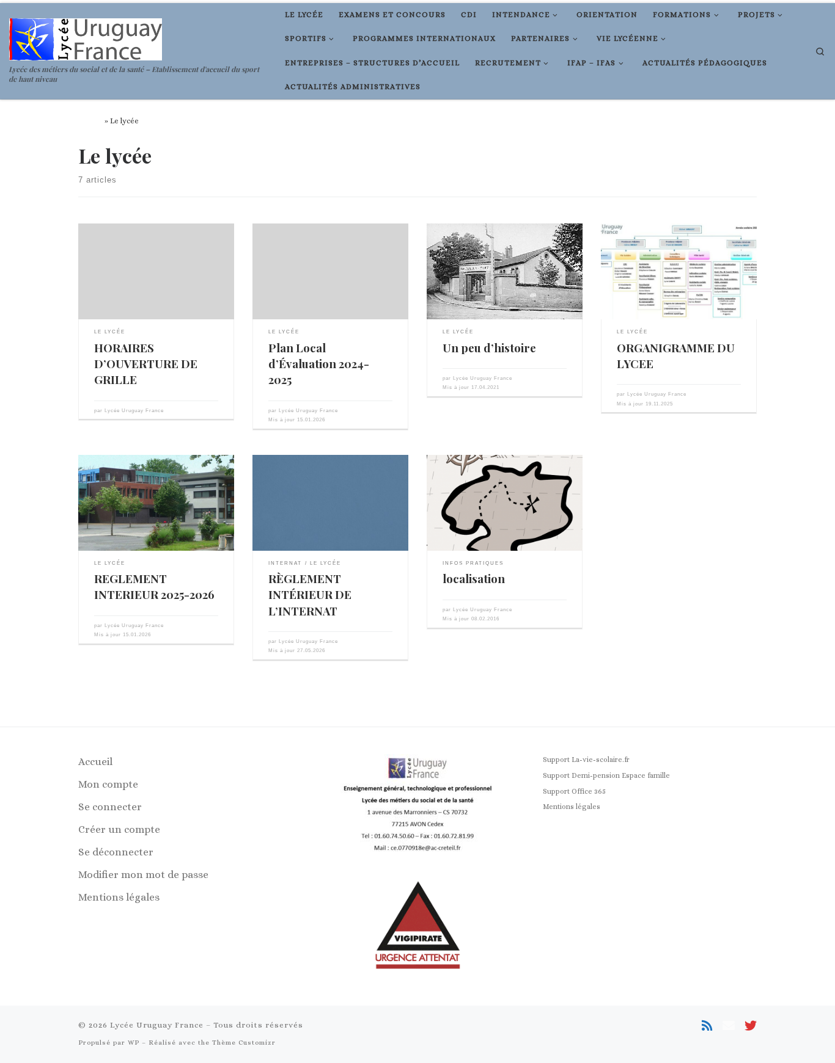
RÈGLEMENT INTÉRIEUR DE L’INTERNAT (309, 594)
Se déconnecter (115, 852)
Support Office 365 (574, 791)
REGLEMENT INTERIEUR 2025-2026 (154, 586)
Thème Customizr (244, 1043)
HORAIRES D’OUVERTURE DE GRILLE (145, 363)
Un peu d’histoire (489, 347)
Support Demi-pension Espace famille (606, 775)
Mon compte (108, 784)
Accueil (90, 121)
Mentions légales (119, 897)
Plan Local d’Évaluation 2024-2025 (318, 363)
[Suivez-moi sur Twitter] (751, 1026)
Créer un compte (119, 829)
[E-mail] (729, 1026)
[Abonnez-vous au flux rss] (707, 1026)
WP (133, 1043)
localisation (474, 578)
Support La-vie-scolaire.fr (586, 759)
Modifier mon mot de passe (143, 874)
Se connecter (110, 807)
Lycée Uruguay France (134, 410)
